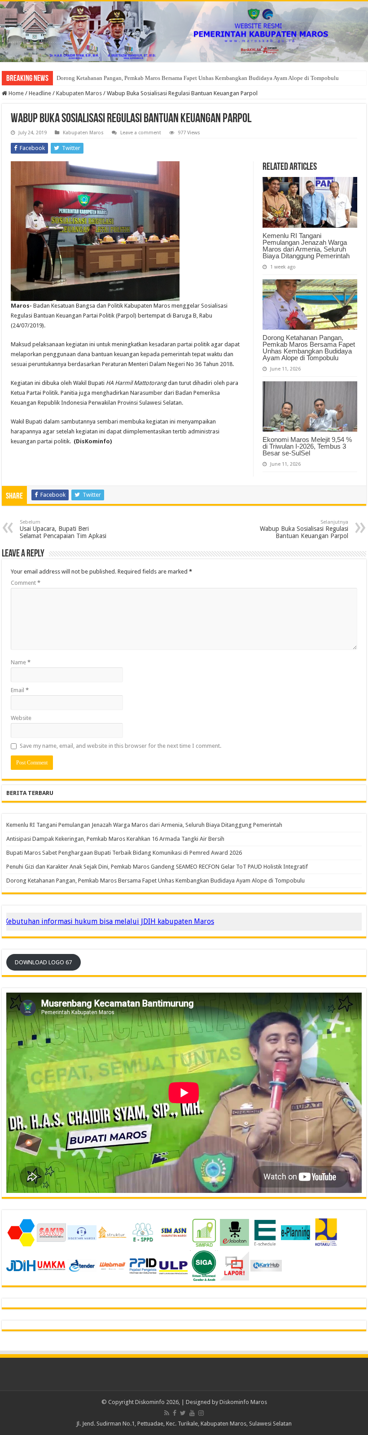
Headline (40, 93)
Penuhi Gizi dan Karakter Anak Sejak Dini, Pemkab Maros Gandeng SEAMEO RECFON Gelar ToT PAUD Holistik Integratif (157, 866)
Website (21, 718)
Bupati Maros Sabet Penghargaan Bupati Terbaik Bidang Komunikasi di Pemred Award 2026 (124, 852)
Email (20, 690)
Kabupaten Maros (79, 93)
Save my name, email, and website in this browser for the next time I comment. (120, 745)
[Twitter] (183, 1413)
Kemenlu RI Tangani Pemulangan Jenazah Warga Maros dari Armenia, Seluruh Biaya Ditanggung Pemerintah (306, 246)
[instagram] (201, 1413)
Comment (25, 582)
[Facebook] (174, 1413)
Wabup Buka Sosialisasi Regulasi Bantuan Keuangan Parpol (304, 529)
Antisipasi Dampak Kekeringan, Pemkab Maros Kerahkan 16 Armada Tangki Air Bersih (115, 838)
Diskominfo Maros (243, 1402)
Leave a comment (140, 133)
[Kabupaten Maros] (184, 31)
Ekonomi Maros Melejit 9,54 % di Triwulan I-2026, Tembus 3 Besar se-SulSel (151, 78)
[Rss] (166, 1413)
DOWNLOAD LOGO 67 (43, 962)
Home (15, 93)
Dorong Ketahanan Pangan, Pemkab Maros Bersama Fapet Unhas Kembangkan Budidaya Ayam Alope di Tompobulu (309, 348)
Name (21, 662)
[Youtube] (192, 1413)
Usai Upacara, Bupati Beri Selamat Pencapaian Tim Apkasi (63, 529)
